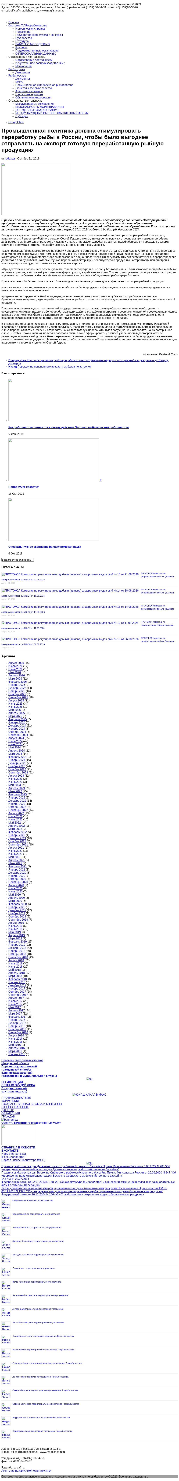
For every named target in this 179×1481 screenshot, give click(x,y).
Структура (22, 41)
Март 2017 (15, 1013)
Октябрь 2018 (17, 954)
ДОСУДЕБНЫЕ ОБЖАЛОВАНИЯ (36, 110)
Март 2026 (15, 678)
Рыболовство (17, 75)
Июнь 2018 (15, 966)
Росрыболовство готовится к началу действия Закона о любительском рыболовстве (68, 427)
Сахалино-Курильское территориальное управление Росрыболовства (47, 1363)
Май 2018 (14, 969)
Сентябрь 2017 (18, 994)
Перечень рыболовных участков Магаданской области (22, 1062)
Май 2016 (14, 1044)
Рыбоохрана (16, 69)
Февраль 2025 (17, 719)
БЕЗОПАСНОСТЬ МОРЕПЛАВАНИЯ (39, 106)
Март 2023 (15, 791)
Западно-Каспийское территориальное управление (38, 1241)
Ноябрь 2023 (16, 766)
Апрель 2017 (16, 1010)
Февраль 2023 (17, 794)
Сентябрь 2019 (18, 919)
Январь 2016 (16, 1054)
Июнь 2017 (15, 1004)
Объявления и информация (33, 97)
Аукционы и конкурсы (29, 91)
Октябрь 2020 (17, 878)
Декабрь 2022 (17, 800)
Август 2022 (16, 813)
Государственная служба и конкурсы (39, 34)
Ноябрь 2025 (16, 691)
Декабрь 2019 (17, 910)
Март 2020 (15, 900)
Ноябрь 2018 (16, 950)
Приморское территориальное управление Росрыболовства (42, 1431)
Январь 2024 (16, 760)
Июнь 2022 (15, 819)
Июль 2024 (15, 741)
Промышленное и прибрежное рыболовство (44, 84)
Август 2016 (16, 1035)
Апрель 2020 (16, 897)
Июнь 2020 (15, 891)
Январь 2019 (16, 944)
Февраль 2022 (17, 832)
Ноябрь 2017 (16, 988)
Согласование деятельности (33, 59)
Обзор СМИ (16, 122)
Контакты (21, 47)
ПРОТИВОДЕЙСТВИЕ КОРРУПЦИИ (16, 1099)
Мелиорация (23, 66)
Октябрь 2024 (17, 731)
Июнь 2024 (15, 744)
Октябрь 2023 (17, 769)
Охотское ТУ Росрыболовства (27, 25)
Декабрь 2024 (17, 725)
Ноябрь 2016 (16, 1026)
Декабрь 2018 (17, 947)
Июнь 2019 (15, 929)
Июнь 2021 (15, 853)
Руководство (23, 38)
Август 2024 (16, 738)
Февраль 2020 (17, 904)
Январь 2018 (16, 982)
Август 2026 (16, 662)
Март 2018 (15, 976)
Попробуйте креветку (23, 486)
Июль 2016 (15, 1038)
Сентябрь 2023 (18, 772)
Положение (22, 31)
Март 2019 (15, 938)
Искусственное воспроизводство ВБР (40, 63)
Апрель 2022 (16, 825)
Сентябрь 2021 (18, 844)
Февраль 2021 (17, 866)
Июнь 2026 (15, 669)
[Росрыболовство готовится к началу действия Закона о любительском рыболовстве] (53, 420)
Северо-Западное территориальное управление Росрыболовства (45, 1390)
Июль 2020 (15, 888)
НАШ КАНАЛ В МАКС (92, 1094)
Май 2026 (14, 672)
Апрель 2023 (16, 788)
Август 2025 (16, 700)
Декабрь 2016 (17, 1022)
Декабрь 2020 (17, 872)
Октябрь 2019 (17, 916)
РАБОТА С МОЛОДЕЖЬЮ (32, 44)
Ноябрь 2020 (16, 875)
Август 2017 (16, 997)
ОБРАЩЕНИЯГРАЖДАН (10, 1115)
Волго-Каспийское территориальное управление (36, 1282)
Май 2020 (14, 894)
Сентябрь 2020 (18, 882)
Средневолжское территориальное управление (36, 1214)
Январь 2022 (16, 835)
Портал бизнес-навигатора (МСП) (23, 1160)
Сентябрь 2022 (18, 810)
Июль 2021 (15, 850)
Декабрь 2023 (17, 763)
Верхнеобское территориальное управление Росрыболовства (43, 1349)
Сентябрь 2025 (18, 697)
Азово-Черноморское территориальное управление (38, 1322)
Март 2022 (15, 828)
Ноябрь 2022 (16, 803)
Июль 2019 (15, 925)
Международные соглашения (34, 103)
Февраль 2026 (17, 681)
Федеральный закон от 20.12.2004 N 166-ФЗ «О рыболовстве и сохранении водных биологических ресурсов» (72, 1194)
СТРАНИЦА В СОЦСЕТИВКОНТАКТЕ (18, 1149)
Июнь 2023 (15, 781)
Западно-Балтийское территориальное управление (38, 1255)
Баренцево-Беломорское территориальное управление (40, 1295)
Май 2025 (14, 709)
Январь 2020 (16, 907)
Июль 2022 (15, 816)
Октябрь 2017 (17, 991)
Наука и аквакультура (29, 94)
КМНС (19, 81)
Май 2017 (14, 1007)
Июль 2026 (15, 666)
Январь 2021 (16, 869)
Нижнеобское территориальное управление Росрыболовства (43, 1336)
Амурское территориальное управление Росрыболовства (41, 1417)
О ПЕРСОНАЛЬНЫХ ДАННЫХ (35, 53)
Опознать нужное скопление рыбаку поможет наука (44, 546)
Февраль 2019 (17, 941)
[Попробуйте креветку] (54, 480)
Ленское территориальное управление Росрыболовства (40, 1377)
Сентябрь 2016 (18, 1032)
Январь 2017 (16, 1019)
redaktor (10, 158)
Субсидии (21, 116)
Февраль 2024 (17, 756)
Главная (13, 22)
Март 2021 (15, 863)
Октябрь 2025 (17, 694)
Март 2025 (15, 716)
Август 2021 (16, 847)
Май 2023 (14, 785)
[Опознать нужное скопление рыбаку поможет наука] (53, 539)
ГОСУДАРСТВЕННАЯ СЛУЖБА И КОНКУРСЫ (31, 1104)
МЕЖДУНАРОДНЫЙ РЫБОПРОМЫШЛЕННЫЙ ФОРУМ (51, 113)
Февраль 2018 (17, 979)
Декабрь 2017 (17, 985)
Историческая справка (30, 28)
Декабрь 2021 (17, 838)
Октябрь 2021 (17, 841)
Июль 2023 (15, 778)
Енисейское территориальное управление (33, 1268)
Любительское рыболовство (33, 88)
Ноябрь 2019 (16, 913)
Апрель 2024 (16, 750)
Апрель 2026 (16, 675)
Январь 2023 (16, 797)
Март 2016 (15, 1051)
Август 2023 (16, 775)
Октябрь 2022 (17, 806)
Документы (22, 72)
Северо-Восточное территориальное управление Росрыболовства (45, 1404)
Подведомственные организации (37, 50)
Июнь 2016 (15, 1041)
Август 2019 (16, 922)
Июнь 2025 (15, 706)
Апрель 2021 (16, 860)
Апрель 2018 (16, 972)
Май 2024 (14, 747)
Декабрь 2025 (17, 687)
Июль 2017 (15, 1001)
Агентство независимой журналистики (26, 1470)
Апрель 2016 (16, 1048)
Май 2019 (14, 932)
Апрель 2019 (16, 935)
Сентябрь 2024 (18, 734)
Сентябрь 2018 (18, 957)
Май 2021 (14, 857)
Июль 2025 (15, 703)
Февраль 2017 (17, 1016)
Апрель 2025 (16, 713)
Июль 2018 (15, 963)
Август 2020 (16, 885)
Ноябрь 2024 (16, 728)
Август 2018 (16, 960)
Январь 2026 (16, 684)
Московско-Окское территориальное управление (36, 1227)
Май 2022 (14, 822)
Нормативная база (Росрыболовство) (13, 1155)
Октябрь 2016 (17, 1029)
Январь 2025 (16, 722)
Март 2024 (15, 753)
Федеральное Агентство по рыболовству (32, 1200)
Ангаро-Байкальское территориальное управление (37, 1309)
